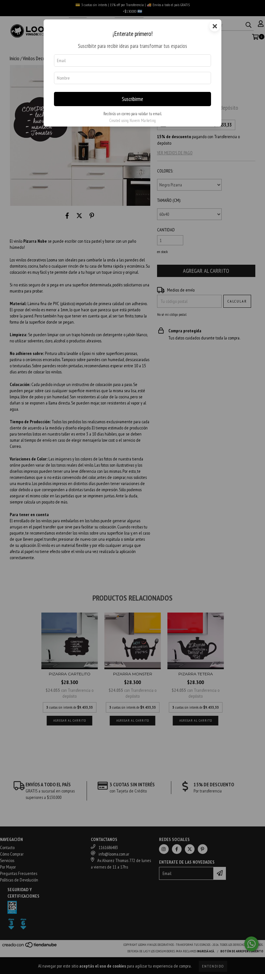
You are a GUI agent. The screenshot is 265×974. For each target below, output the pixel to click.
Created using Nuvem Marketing (132, 120)
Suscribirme (132, 99)
